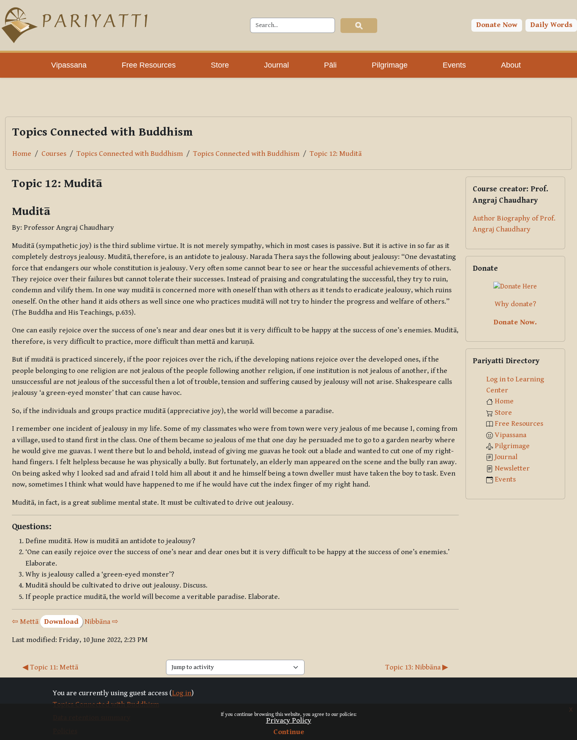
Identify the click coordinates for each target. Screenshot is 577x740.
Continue (288, 732)
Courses (53, 154)
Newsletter (512, 468)
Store (503, 412)
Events (505, 479)
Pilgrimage (512, 446)
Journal (506, 457)
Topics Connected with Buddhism (129, 154)
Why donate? (515, 304)
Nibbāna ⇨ (101, 622)
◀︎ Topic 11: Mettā (50, 667)
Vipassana (510, 435)
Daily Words (551, 25)
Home (21, 154)
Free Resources (519, 423)
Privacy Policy (288, 720)
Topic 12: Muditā (336, 154)
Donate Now (496, 25)
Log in (181, 693)
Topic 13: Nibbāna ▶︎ (416, 667)
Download (61, 622)
